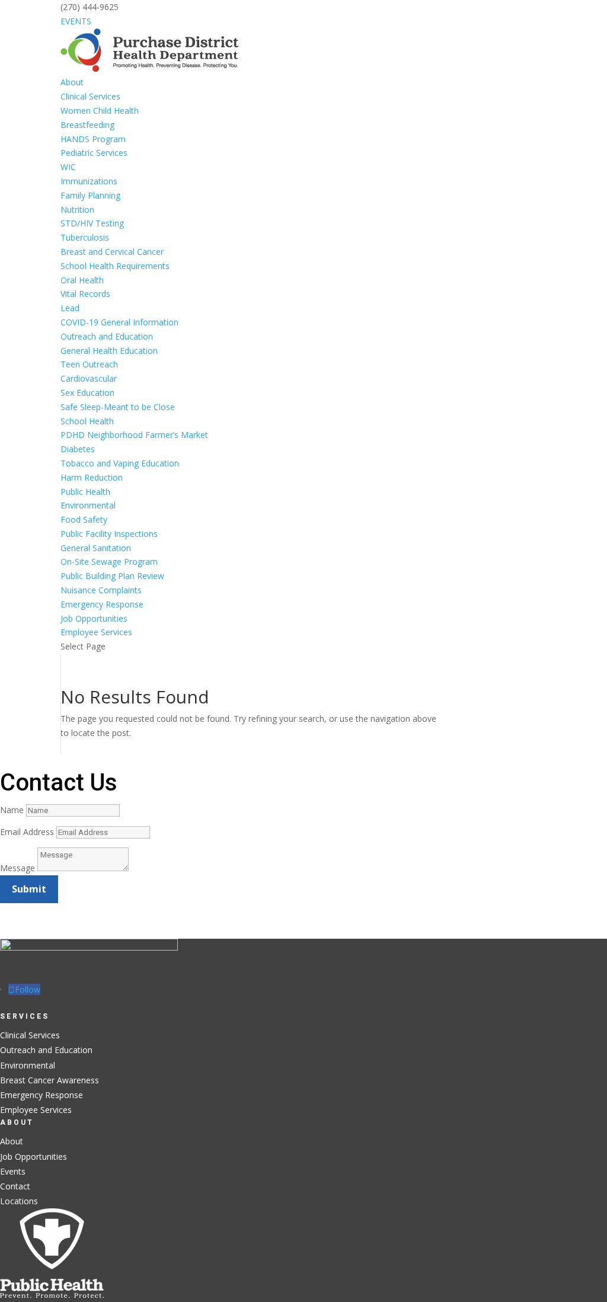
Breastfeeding (87, 124)
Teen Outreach (90, 364)
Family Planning (90, 195)
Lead (69, 307)
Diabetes (77, 449)
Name (12, 809)
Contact (15, 1186)
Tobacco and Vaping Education (119, 463)
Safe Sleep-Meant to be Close (117, 406)
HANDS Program (93, 139)
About (72, 82)
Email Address (27, 831)
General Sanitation (95, 548)
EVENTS (75, 21)
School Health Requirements (115, 265)
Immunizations (88, 181)
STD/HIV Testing (92, 223)
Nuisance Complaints (101, 590)
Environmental (88, 505)
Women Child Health (99, 110)
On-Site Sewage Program (109, 561)
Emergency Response (101, 604)
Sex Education (87, 392)
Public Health (85, 491)
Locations (19, 1201)
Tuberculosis (84, 237)
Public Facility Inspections (109, 533)
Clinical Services (90, 96)
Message (17, 868)
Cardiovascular (88, 378)
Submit (29, 888)
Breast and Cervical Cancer (113, 251)
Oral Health (82, 280)
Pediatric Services (93, 152)
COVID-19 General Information (119, 322)
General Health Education (109, 350)
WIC (68, 166)
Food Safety (83, 519)
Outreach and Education (106, 336)
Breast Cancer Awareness (49, 1080)
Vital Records (85, 293)
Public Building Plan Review (112, 575)
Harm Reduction (91, 477)
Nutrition (77, 209)
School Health (87, 421)
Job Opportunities (93, 618)
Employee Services (96, 632)
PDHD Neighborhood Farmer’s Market (134, 434)
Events (12, 1171)
